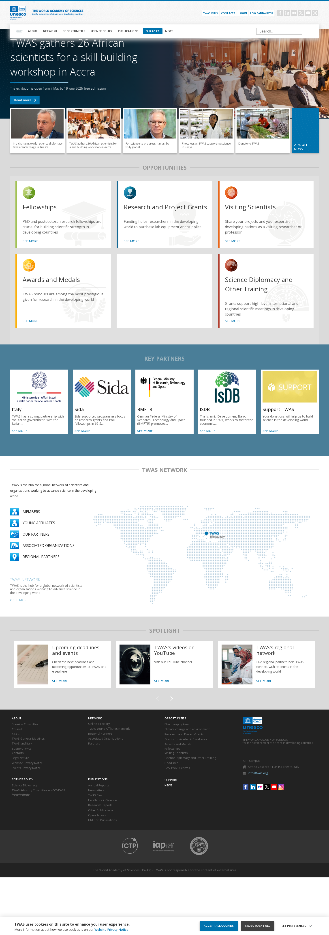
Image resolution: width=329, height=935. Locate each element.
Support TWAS (262, 130)
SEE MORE (30, 241)
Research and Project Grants (165, 207)
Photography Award (178, 724)
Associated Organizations (105, 738)
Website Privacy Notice (27, 763)
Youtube (308, 13)
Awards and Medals (51, 279)
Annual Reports (98, 785)
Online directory (99, 724)
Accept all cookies (219, 925)
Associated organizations (49, 545)
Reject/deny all (257, 925)
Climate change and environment (186, 729)
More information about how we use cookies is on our (71, 929)
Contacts (228, 13)
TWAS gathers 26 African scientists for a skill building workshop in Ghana (25, 100)
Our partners (36, 534)
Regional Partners (100, 734)
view (29, 193)
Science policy (101, 31)
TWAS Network (25, 579)
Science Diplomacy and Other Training (259, 284)
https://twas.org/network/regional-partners (266, 664)
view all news (301, 147)
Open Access (97, 815)
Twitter (301, 13)
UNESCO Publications (102, 820)
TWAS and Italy (22, 743)
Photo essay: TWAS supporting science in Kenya (206, 130)
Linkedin (287, 13)
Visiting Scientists (250, 207)
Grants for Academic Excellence (185, 739)
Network (50, 31)
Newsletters (96, 790)
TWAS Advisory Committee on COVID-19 (38, 790)
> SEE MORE (19, 600)
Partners (94, 743)
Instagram (315, 13)
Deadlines (171, 763)
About (33, 31)
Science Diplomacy (24, 785)
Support (152, 31)
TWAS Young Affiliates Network (109, 729)
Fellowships (40, 207)
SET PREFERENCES (294, 926)
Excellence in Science (102, 800)
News (169, 31)
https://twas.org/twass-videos (164, 664)
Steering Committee (25, 724)
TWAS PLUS (210, 13)
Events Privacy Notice (26, 768)
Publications (128, 31)
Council (17, 729)
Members (31, 511)
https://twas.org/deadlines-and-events (62, 664)
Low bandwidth (261, 13)
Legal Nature (20, 758)
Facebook (280, 13)
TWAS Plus (95, 795)
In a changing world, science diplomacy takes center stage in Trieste (37, 130)
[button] (171, 698)
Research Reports (100, 805)
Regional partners (41, 556)
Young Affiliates (39, 522)
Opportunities (73, 31)
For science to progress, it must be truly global (150, 130)
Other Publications (100, 810)
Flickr (294, 13)
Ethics (16, 734)
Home (19, 31)
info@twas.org (258, 773)
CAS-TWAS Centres (177, 768)
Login (243, 13)
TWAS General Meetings (28, 738)
